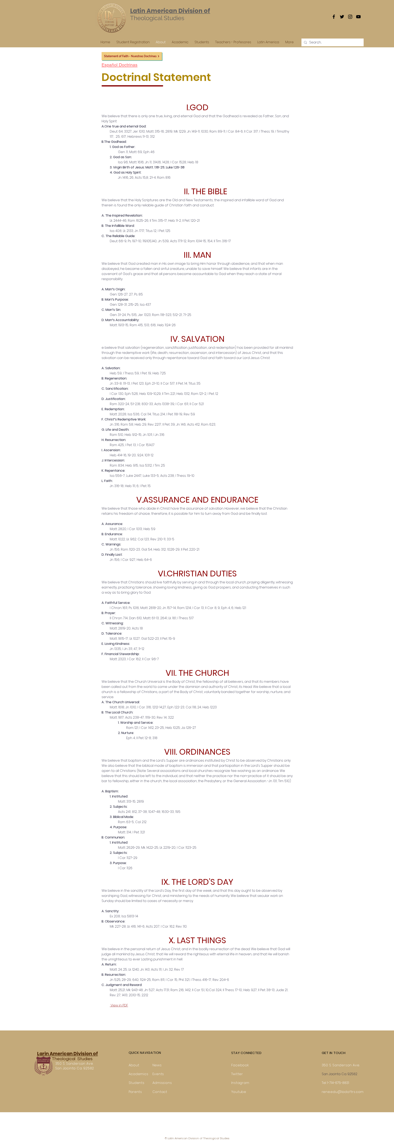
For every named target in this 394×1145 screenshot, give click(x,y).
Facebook (240, 1065)
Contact (159, 1091)
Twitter (237, 1074)
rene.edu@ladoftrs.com (343, 1091)
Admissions (162, 1082)
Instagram (240, 1082)
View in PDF (119, 1005)
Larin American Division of (67, 1054)
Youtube (238, 1091)
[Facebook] (334, 16)
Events (158, 1074)
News (157, 1065)
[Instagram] (350, 16)
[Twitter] (342, 16)
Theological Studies (72, 1058)
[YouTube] (358, 16)
